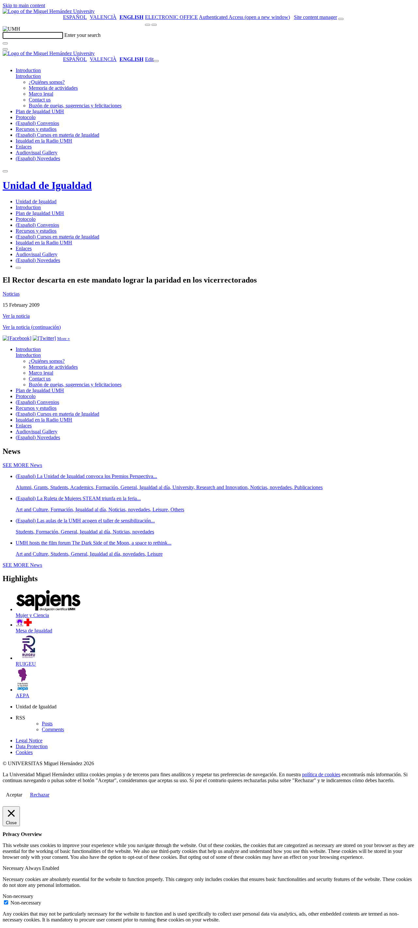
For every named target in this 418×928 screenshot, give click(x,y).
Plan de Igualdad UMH (40, 111)
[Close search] (5, 49)
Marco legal (41, 94)
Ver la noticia (16, 316)
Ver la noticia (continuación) (32, 327)
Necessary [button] (14, 868)
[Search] (5, 43)
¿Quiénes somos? (47, 82)
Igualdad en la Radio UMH (44, 141)
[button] (28, 76)
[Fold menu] (156, 61)
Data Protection (32, 746)
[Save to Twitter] (44, 338)
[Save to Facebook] (17, 338)
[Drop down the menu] (154, 25)
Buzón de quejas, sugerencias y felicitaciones (75, 105)
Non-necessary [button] (18, 896)
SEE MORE (22, 465)
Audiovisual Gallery (36, 152)
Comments (53, 729)
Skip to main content (24, 5)
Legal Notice (29, 740)
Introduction (28, 70)
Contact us (40, 99)
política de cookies (321, 774)
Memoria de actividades (53, 88)
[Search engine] (341, 19)
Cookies (24, 752)
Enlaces (24, 146)
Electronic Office (171, 17)
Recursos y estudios (36, 129)
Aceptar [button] (14, 794)
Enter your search (82, 35)
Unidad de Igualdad (47, 185)
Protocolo (26, 117)
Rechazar (39, 794)
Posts (47, 723)
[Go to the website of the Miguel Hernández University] (49, 11)
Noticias (11, 294)
